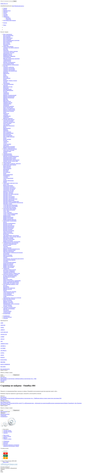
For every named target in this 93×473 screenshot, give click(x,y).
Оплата (5, 13)
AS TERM (3, 348)
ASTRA (2, 352)
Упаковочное (6, 268)
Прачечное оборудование (9, 298)
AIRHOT (3, 329)
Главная (5, 8)
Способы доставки (7, 431)
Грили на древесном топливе (10, 148)
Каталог (5, 9)
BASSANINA (4, 359)
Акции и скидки (7, 436)
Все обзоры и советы (5, 402)
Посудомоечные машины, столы (10, 284)
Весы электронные (7, 34)
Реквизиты (8, 19)
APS (2, 341)
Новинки (5, 11)
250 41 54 (4, 3)
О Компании (6, 16)
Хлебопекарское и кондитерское (10, 242)
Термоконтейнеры (7, 153)
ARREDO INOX (4, 343)
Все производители (5, 369)
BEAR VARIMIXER (5, 364)
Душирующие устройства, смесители (12, 163)
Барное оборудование (8, 46)
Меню (4, 25)
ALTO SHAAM (4, 332)
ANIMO (2, 336)
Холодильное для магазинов (9, 220)
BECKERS (3, 366)
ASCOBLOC (4, 350)
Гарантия (5, 15)
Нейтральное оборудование (9, 164)
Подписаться (16, 374)
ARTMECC (3, 346)
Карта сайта (6, 462)
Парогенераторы (7, 162)
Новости (5, 437)
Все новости (3, 377)
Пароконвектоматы (7, 155)
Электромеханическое (8, 84)
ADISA (2, 327)
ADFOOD (3, 325)
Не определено (6, 313)
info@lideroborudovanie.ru (18, 6)
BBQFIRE (3, 362)
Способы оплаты (7, 430)
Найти (15, 1)
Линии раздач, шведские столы (10, 183)
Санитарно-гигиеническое (9, 307)
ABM (2, 322)
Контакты (8, 18)
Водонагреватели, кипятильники (11, 64)
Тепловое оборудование (8, 119)
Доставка (5, 14)
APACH (2, 339)
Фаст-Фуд (5, 66)
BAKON (3, 357)
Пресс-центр (6, 435)
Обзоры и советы (7, 438)
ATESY (2, 355)
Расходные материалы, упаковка (10, 274)
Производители (7, 10)
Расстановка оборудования (9, 20)
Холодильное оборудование (9, 208)
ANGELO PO (4, 334)
